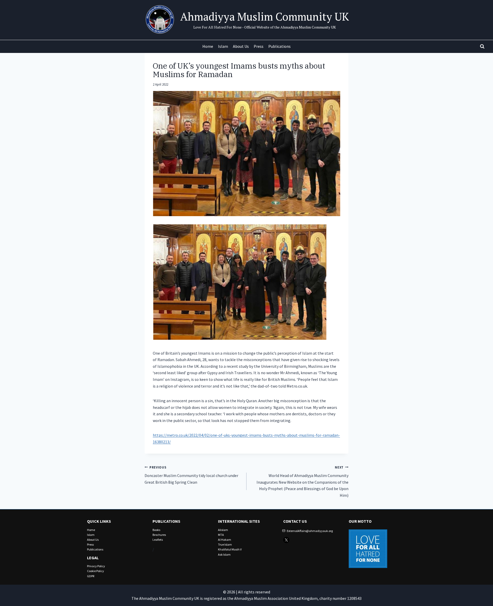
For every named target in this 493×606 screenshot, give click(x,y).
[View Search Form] (482, 46)
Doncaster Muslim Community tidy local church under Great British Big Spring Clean (191, 475)
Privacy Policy (96, 566)
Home (207, 46)
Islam (223, 46)
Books (156, 530)
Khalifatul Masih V (230, 549)
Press (258, 46)
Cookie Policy (95, 571)
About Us (241, 46)
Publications (279, 46)
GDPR (90, 576)
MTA (221, 535)
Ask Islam (224, 554)
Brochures (159, 535)
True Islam (225, 544)
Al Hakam (224, 539)
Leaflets (158, 539)
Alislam (223, 530)
